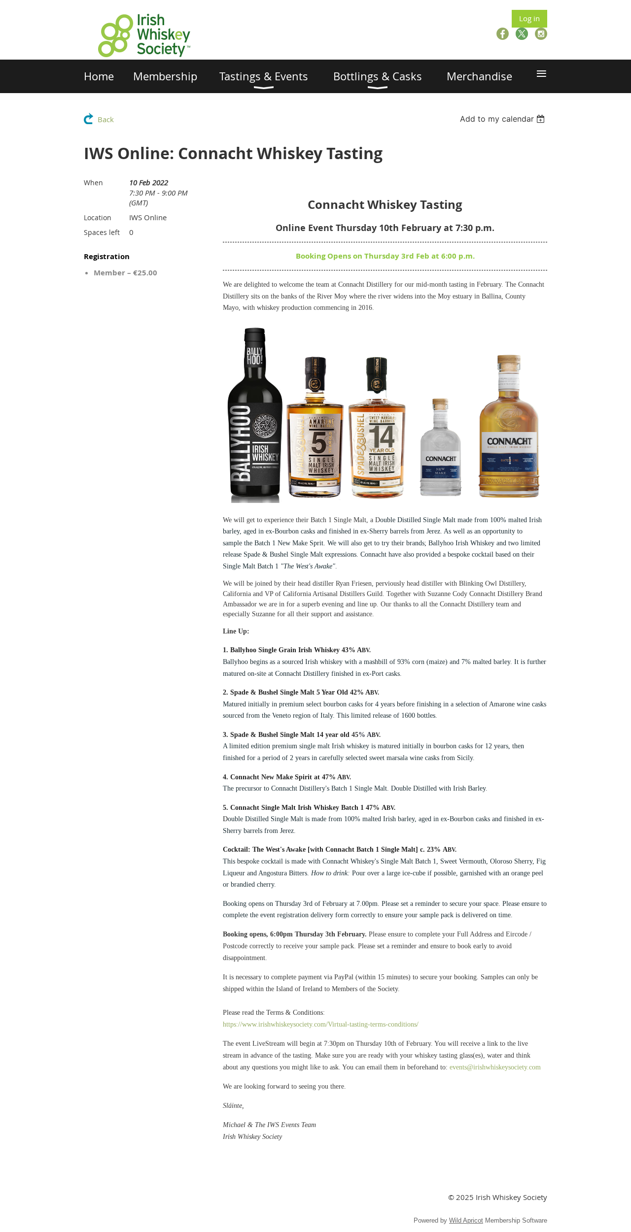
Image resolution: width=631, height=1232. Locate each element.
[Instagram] (541, 34)
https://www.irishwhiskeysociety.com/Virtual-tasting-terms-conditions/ (321, 1024)
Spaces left (102, 232)
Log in (529, 18)
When (93, 182)
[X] (522, 34)
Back (106, 119)
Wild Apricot (466, 1220)
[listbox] (503, 119)
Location (97, 217)
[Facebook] (502, 34)
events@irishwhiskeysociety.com (495, 1067)
